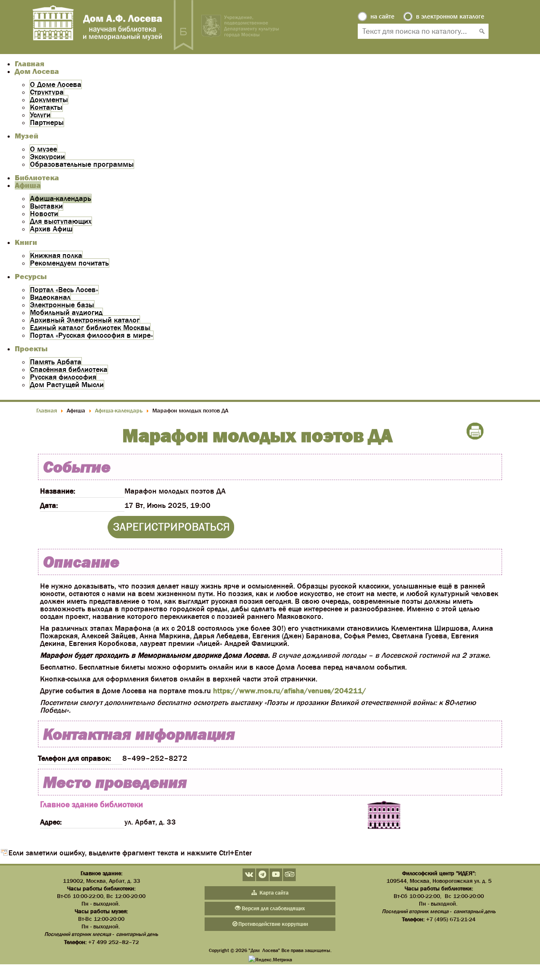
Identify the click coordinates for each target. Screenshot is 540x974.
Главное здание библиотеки (91, 804)
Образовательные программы (82, 164)
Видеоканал (50, 297)
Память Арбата (55, 362)
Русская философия (63, 377)
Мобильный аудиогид (66, 312)
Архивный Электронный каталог (85, 320)
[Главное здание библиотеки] (384, 815)
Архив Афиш (51, 229)
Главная (29, 64)
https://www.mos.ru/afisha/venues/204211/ (289, 690)
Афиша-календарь (60, 198)
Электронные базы (62, 305)
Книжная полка (56, 255)
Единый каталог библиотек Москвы (90, 327)
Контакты (46, 107)
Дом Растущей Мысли (67, 384)
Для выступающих (61, 221)
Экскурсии (47, 156)
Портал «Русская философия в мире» (91, 335)
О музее (43, 149)
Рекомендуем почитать (69, 263)
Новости (44, 213)
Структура (47, 92)
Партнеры (47, 122)
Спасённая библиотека (69, 369)
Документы (49, 99)
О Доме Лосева (55, 84)
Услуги (40, 115)
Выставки (46, 206)
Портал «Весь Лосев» (64, 289)
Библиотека (37, 178)
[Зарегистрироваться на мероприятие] (171, 536)
